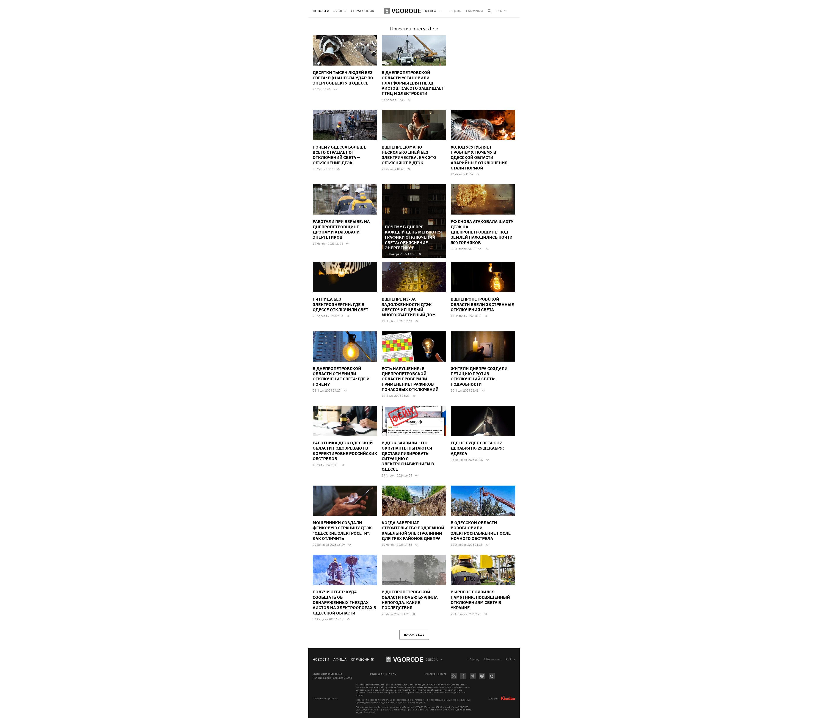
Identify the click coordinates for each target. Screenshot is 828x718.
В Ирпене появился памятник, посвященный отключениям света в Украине (480, 599)
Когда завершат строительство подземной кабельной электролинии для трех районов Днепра (413, 530)
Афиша (340, 11)
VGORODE (408, 659)
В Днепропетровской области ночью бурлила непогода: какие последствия (410, 599)
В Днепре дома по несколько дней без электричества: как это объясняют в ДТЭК (409, 154)
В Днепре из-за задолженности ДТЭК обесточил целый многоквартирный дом (409, 306)
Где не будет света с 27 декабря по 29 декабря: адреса (477, 448)
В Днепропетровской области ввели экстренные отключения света (482, 304)
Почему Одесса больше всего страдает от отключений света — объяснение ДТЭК (339, 154)
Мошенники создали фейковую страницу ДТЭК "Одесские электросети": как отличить (342, 530)
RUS (499, 10)
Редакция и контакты (383, 674)
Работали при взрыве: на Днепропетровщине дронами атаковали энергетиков (341, 229)
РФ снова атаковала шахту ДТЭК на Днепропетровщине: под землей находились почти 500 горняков (482, 232)
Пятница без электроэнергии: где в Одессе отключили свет (340, 304)
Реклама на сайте (435, 674)
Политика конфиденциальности (332, 678)
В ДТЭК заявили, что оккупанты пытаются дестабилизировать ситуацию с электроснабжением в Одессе (408, 456)
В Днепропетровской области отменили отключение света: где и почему (341, 376)
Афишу (456, 10)
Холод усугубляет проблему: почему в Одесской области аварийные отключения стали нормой (479, 157)
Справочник (362, 11)
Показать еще (414, 634)
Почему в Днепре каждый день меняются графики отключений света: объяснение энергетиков (413, 237)
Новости (321, 11)
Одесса (431, 659)
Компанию (475, 10)
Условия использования (327, 674)
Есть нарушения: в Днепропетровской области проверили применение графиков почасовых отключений (410, 379)
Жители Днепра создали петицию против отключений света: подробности (479, 376)
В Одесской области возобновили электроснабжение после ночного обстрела (481, 530)
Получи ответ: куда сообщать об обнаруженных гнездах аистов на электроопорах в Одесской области (344, 602)
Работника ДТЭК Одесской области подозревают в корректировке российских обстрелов (345, 450)
